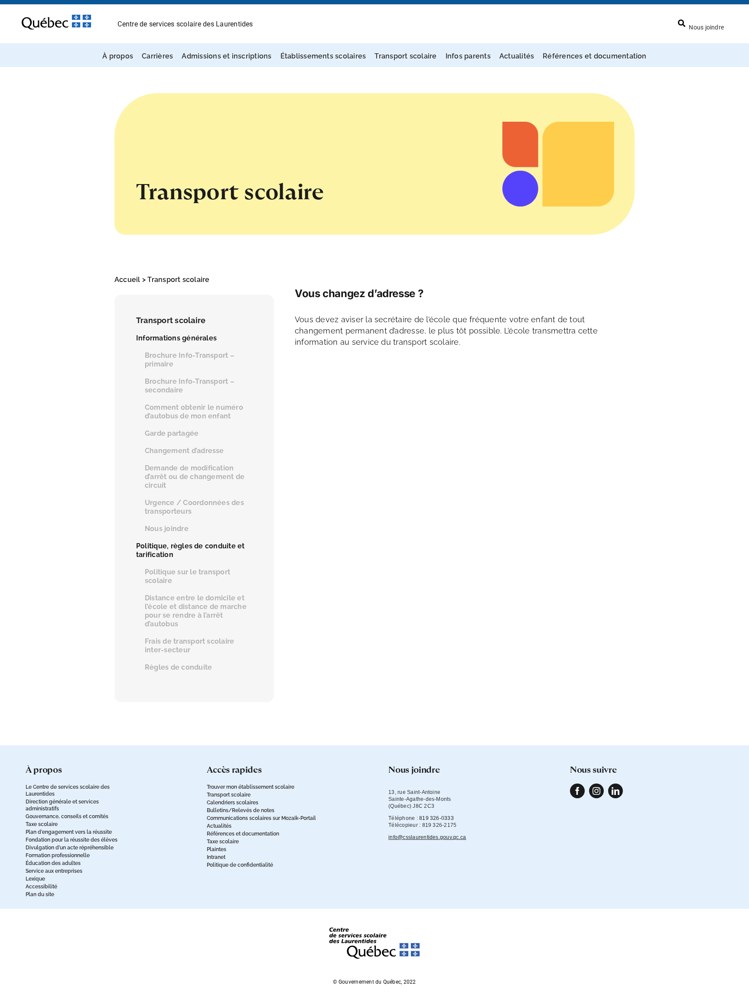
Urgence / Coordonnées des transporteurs (194, 507)
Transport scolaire (178, 279)
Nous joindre (167, 529)
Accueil (127, 279)
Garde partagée (172, 433)
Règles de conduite (178, 667)
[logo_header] (56, 18)
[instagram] (596, 791)
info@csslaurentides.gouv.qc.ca (427, 837)
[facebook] (577, 791)
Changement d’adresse (184, 451)
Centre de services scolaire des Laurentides (185, 24)
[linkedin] (615, 791)
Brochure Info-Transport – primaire (189, 359)
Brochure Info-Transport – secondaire (189, 385)
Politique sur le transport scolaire (187, 576)
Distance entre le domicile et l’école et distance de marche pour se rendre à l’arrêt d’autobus (196, 611)
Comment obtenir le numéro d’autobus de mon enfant (194, 411)
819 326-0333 (436, 818)
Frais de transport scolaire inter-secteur (189, 645)
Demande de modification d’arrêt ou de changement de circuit (194, 476)
